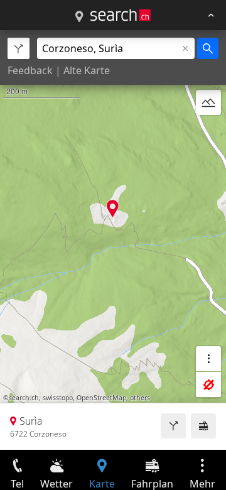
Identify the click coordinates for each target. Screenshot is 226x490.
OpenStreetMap (101, 397)
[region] (113, 240)
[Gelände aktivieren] (208, 102)
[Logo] (120, 15)
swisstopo (58, 397)
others (140, 397)
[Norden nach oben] (208, 132)
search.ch (24, 397)
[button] (113, 208)
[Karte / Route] (79, 17)
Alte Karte (86, 70)
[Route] (173, 425)
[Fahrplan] (203, 425)
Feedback (30, 70)
